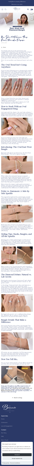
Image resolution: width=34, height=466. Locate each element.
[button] (2, 9)
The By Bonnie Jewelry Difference (16, 1)
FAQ (2, 436)
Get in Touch (4, 440)
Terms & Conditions (15, 463)
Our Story (3, 432)
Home (2, 419)
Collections (4, 422)
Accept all (17, 454)
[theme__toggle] (5, 9)
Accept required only (17, 458)
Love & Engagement (6, 426)
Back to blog (18, 398)
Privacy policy (5, 463)
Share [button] (4, 47)
